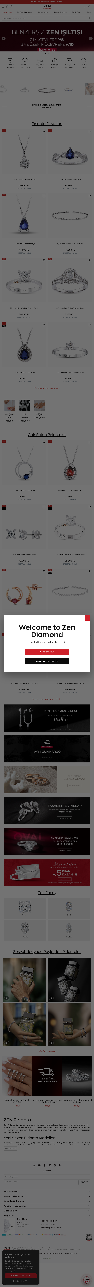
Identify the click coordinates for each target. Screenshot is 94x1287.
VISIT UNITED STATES (47, 661)
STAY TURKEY (47, 652)
